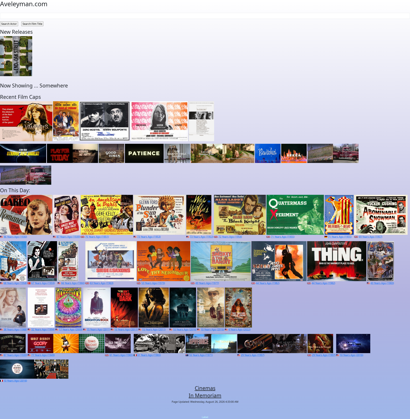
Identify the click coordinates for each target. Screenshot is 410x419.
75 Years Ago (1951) (97, 236)
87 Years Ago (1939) (68, 236)
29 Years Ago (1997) (252, 355)
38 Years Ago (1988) (15, 329)
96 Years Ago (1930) (15, 236)
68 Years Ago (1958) (15, 283)
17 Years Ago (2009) (70, 329)
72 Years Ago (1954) (230, 236)
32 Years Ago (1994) (43, 329)
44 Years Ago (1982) (267, 283)
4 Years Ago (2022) (239, 329)
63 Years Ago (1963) (101, 283)
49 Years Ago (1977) (207, 283)
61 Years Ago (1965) (121, 355)
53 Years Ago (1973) (153, 283)
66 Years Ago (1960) (73, 283)
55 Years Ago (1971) (201, 355)
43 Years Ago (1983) (382, 283)
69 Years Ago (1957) (370, 236)
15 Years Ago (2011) (98, 329)
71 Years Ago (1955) (283, 236)
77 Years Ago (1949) (43, 355)
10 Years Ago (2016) (185, 329)
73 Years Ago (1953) (149, 236)
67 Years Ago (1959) (43, 283)
